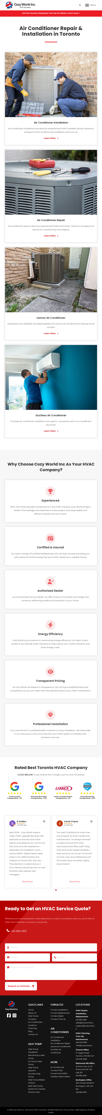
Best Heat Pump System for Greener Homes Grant (36, 1089)
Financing (32, 1028)
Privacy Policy (69, 1110)
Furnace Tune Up (58, 1019)
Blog (30, 1031)
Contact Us (33, 1034)
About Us (32, 1013)
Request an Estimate (19, 986)
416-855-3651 (81, 1020)
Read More (27, 881)
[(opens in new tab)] (14, 790)
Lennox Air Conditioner (61, 1046)
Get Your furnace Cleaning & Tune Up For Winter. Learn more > (51, 13)
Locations (32, 1025)
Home (31, 1010)
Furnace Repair (57, 1016)
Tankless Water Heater (60, 1076)
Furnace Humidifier (59, 1073)
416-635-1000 (81, 1042)
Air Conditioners (35, 1022)
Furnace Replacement (60, 1013)
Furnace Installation (59, 1010)
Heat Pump (33, 1016)
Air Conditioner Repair (60, 1043)
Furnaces (32, 1019)
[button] (51, 138)
